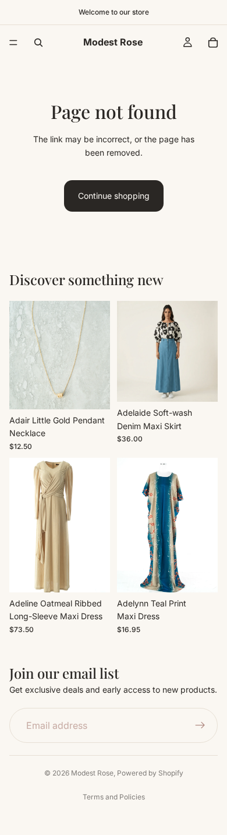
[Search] (38, 42)
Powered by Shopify (150, 773)
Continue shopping (114, 196)
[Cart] (213, 42)
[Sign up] (200, 725)
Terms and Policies (114, 796)
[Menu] (13, 42)
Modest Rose (92, 773)
